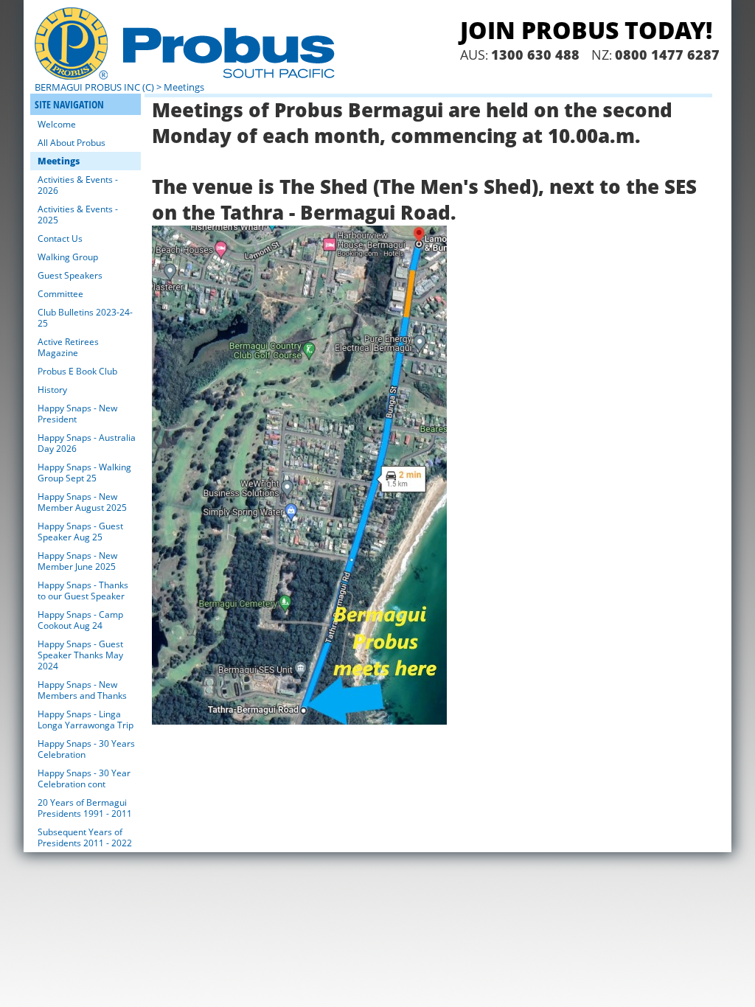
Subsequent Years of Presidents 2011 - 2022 (85, 837)
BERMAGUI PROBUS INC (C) (94, 87)
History (52, 389)
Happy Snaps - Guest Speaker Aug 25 (80, 531)
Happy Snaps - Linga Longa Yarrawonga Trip (85, 719)
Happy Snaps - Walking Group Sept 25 (84, 472)
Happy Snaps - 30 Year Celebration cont (84, 778)
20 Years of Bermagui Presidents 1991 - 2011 (85, 808)
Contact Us (60, 238)
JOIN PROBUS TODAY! (586, 30)
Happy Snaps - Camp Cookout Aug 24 (80, 620)
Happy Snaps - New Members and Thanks (82, 690)
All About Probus (71, 142)
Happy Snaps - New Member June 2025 (77, 561)
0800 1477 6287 (667, 54)
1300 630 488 (535, 54)
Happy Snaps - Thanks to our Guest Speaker (83, 590)
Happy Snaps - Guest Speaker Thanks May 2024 (80, 655)
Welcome (57, 124)
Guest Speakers (70, 275)
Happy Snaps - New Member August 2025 (82, 502)
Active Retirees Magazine (68, 347)
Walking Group (68, 256)
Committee (60, 293)
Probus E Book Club (77, 371)
